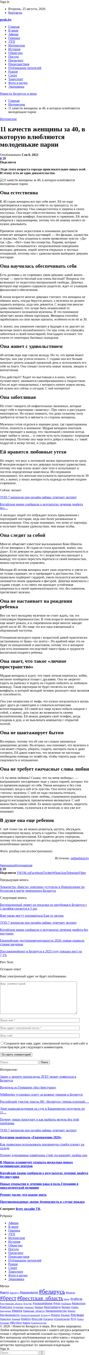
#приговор (5, 1319)
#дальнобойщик (43, 1303)
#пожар (65, 1315)
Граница (14, 38)
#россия (36, 1319)
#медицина (5, 1311)
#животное (78, 1303)
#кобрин (39, 1307)
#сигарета (48, 1319)
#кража (65, 1307)
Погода (13, 56)
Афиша (13, 34)
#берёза (70, 1292)
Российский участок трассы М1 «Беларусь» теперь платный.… (44, 1101)
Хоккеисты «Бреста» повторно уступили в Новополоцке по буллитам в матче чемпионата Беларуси (42, 888)
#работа (26, 1319)
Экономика (16, 86)
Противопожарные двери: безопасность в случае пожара (42, 1201)
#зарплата (6, 1307)
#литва (74, 1307)
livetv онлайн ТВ (28, 1209)
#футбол (16, 1322)
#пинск (55, 1315)
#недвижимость (10, 1315)
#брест (8, 1298)
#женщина (7, 865)
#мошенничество (56, 1310)
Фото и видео (18, 83)
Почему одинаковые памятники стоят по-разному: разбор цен (43, 1155)
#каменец (29, 1307)
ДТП (11, 41)
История (14, 49)
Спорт (12, 75)
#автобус (14, 1292)
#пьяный (16, 1319)
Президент (15, 60)
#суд (73, 1319)
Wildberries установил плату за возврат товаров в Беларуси (41, 1094)
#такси (80, 1319)
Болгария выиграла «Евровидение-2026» (31, 1137)
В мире (13, 30)
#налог (72, 1310)
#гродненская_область (11, 1303)
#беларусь (52, 1291)
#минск (17, 1310)
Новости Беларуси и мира (18, 93)
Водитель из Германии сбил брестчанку (28, 1087)
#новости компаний (30, 1315)
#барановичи (29, 1292)
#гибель (76, 1299)
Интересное (16, 45)
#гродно (27, 1303)
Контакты (15, 12)
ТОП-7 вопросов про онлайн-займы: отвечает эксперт (38, 497)
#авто (4, 1292)
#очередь (45, 1315)
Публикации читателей (24, 68)
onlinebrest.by (80, 858)
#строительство (62, 1319)
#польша (77, 1315)
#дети (56, 1303)
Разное (13, 71)
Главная (13, 26)
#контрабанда (52, 1307)
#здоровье (18, 1307)
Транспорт (15, 79)
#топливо (4, 1323)
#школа (26, 1322)
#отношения (23, 865)
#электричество (39, 1323)
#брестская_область (40, 1298)
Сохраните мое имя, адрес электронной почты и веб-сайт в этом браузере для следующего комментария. (44, 1045)
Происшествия (18, 64)
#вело (67, 1299)
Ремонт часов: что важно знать (23, 1194)
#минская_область (34, 1310)
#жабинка (66, 1303)
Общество (15, 53)
